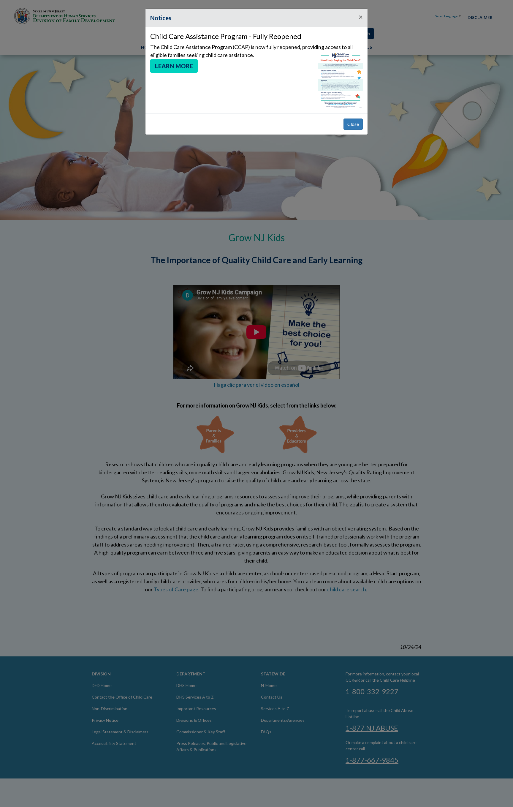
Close (353, 124)
